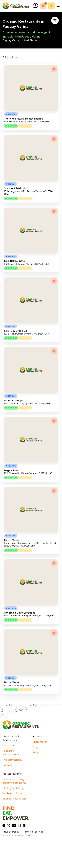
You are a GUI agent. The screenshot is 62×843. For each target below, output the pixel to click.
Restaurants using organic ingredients (14, 780)
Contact (7, 765)
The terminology (12, 759)
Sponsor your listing (14, 798)
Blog (35, 747)
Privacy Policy (10, 831)
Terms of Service (33, 831)
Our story (8, 745)
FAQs (36, 752)
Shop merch (40, 741)
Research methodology (10, 752)
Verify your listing (12, 793)
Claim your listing (13, 788)
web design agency (16, 835)
